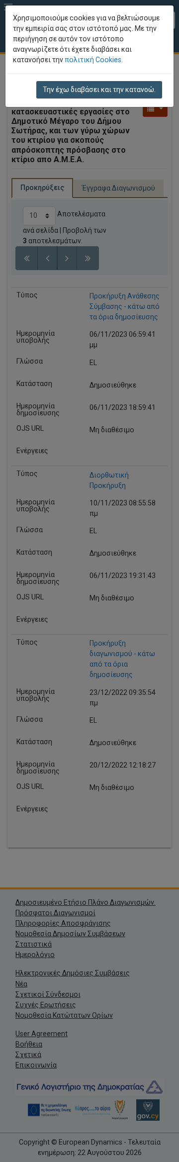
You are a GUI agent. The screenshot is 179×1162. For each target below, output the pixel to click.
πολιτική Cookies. (94, 60)
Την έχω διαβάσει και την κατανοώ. (99, 90)
